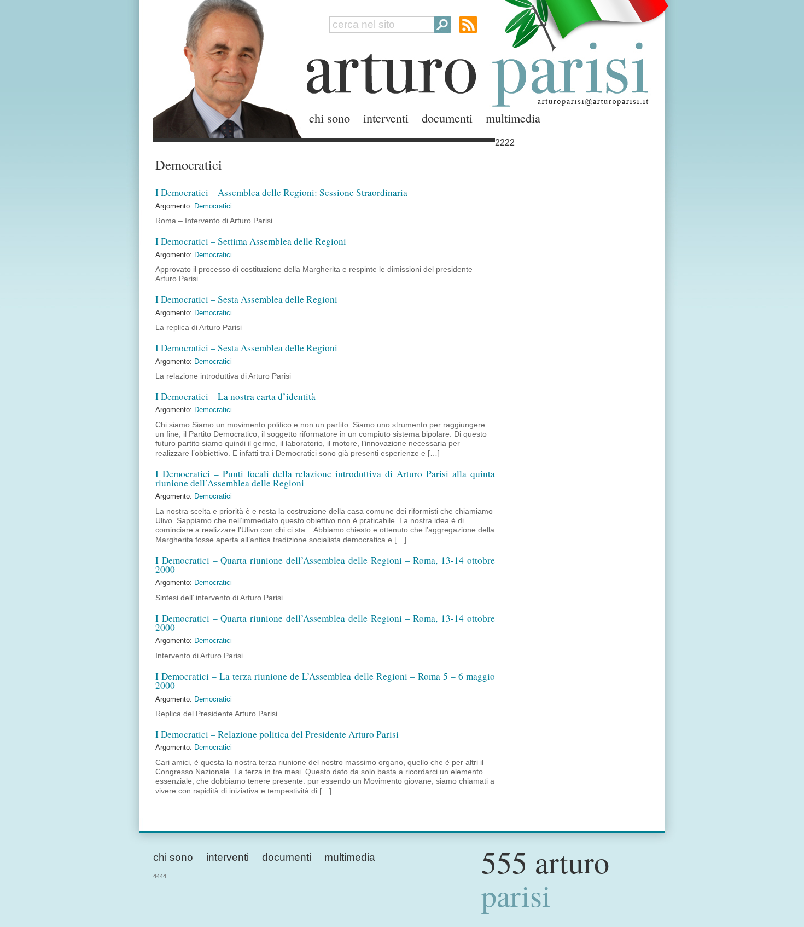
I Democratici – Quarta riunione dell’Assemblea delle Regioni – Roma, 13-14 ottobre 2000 (325, 565)
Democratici (213, 206)
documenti (447, 117)
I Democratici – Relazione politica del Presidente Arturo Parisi (277, 734)
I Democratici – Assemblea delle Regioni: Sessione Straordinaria (281, 192)
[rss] (468, 24)
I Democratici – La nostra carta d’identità (235, 396)
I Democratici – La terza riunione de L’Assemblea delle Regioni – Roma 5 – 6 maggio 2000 (325, 681)
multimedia (513, 117)
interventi (386, 117)
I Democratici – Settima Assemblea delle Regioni (250, 241)
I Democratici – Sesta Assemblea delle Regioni (246, 299)
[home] (224, 67)
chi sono (329, 117)
